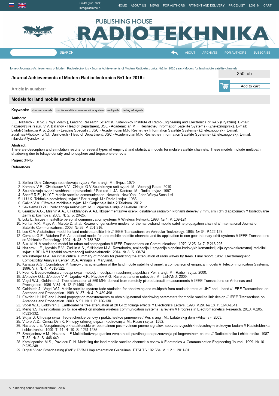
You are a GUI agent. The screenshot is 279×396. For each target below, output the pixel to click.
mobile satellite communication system (80, 110)
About (190, 52)
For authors (174, 5)
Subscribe (261, 52)
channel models (42, 110)
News (154, 5)
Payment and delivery (207, 5)
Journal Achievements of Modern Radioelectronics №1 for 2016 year (137, 68)
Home (122, 5)
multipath (113, 110)
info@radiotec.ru (90, 8)
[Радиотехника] (28, 31)
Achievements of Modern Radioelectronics (61, 68)
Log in (254, 5)
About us (138, 5)
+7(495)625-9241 (90, 3)
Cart (267, 5)
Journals (25, 68)
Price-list (237, 5)
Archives (209, 52)
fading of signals (133, 110)
